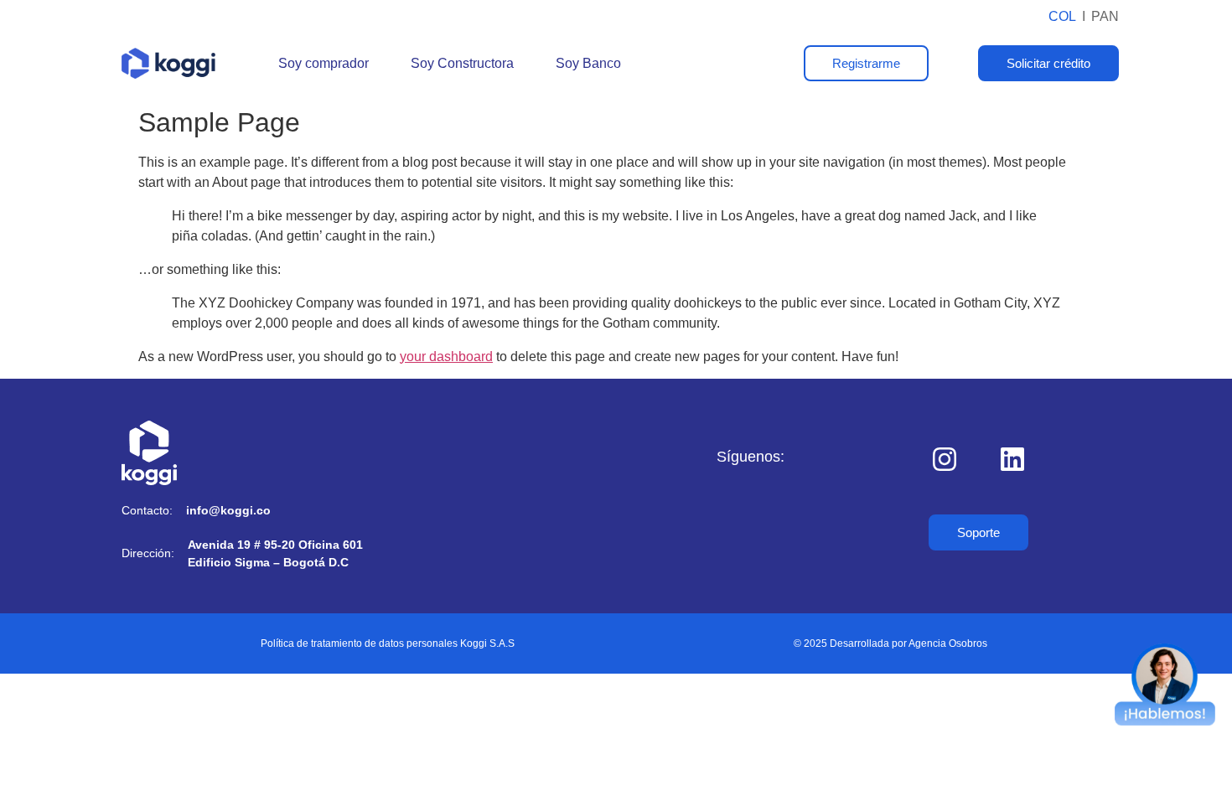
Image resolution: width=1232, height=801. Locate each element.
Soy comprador (323, 63)
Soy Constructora (462, 63)
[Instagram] (944, 459)
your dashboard (446, 356)
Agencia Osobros (947, 643)
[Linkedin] (1012, 459)
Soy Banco (588, 63)
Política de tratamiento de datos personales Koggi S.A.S (388, 643)
